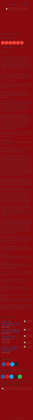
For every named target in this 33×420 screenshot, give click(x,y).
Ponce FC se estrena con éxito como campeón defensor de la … (11, 349)
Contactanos (25, 4)
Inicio (5, 4)
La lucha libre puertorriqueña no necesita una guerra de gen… (11, 323)
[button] (3, 43)
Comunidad (13, 4)
